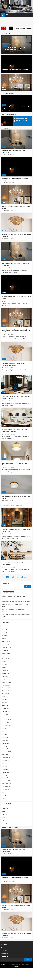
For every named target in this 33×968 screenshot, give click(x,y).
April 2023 (5, 740)
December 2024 (6, 682)
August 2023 (5, 728)
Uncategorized (6, 823)
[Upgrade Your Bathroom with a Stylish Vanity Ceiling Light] (16, 517)
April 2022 (5, 769)
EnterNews (27, 964)
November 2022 (6, 754)
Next (25, 577)
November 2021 (6, 783)
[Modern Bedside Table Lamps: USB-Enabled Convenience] (16, 139)
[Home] (3, 15)
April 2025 (5, 670)
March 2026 (5, 638)
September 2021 (6, 786)
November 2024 (6, 685)
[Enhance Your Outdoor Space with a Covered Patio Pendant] (16, 550)
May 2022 (5, 766)
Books (4, 811)
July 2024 (4, 696)
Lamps (5, 45)
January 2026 (5, 644)
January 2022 (5, 778)
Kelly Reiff (13, 51)
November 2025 (6, 650)
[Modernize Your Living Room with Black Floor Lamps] (16, 64)
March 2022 (5, 772)
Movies (4, 820)
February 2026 (6, 641)
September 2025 (6, 656)
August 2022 (5, 760)
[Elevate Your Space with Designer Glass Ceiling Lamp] (16, 450)
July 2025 (4, 661)
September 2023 (6, 725)
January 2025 (5, 679)
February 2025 (6, 676)
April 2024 (5, 705)
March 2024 (5, 708)
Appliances (5, 808)
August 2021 (5, 789)
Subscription (4, 953)
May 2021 (5, 798)
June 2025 (4, 664)
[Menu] (6, 15)
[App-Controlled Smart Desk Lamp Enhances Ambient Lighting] (16, 384)
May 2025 (5, 667)
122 (21, 577)
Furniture (4, 814)
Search (6, 583)
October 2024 (6, 688)
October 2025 (6, 653)
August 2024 (5, 693)
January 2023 (5, 749)
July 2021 (4, 792)
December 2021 (6, 780)
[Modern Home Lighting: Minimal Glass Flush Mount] (16, 484)
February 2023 (6, 746)
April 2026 (5, 635)
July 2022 (4, 763)
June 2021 (4, 795)
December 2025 (6, 647)
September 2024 (6, 690)
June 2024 (4, 699)
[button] (6, 15)
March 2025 (5, 673)
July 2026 (4, 627)
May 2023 (5, 737)
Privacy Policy (5, 950)
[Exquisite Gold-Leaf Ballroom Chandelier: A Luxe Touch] (16, 82)
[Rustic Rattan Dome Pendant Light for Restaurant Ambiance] (16, 222)
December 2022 (6, 751)
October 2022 (6, 757)
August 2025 (5, 659)
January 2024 (5, 714)
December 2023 (6, 717)
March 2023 (5, 743)
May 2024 (5, 702)
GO (28, 959)
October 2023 (6, 722)
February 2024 (6, 711)
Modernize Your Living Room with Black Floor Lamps (20, 120)
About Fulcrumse (5, 947)
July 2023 (4, 731)
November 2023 (6, 720)
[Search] (30, 15)
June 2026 (4, 630)
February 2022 (6, 775)
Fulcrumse (16, 5)
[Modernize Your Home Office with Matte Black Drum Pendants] (16, 417)
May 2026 (5, 633)
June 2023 (4, 734)
